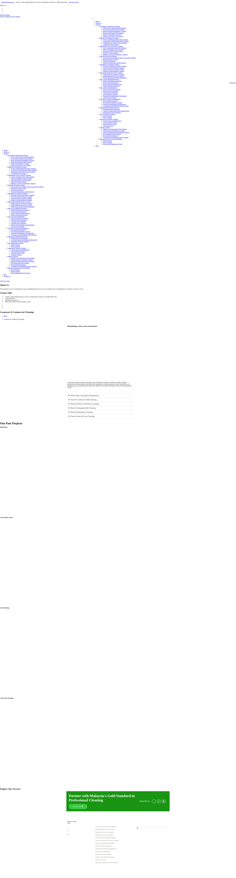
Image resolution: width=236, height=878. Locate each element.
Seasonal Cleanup (108, 126)
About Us (98, 23)
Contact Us (232, 83)
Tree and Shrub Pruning (110, 122)
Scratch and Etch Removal (111, 83)
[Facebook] (4, 8)
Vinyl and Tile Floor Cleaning (111, 89)
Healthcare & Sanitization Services (109, 107)
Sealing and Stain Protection (111, 86)
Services (98, 25)
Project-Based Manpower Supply (112, 144)
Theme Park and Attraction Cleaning (113, 74)
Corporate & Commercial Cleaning (109, 26)
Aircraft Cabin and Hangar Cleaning (113, 68)
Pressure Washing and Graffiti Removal (114, 63)
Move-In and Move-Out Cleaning (113, 51)
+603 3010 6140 (73, 2)
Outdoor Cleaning (104, 127)
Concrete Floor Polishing (110, 92)
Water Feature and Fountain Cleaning (114, 131)
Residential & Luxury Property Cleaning (111, 46)
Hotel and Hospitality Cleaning (112, 34)
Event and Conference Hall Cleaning (114, 29)
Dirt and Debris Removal (110, 101)
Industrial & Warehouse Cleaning (109, 38)
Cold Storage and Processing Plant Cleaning (116, 41)
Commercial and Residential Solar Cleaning (116, 106)
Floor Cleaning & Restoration (108, 88)
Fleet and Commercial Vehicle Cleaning (114, 66)
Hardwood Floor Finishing (111, 91)
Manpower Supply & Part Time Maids (110, 139)
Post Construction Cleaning (107, 114)
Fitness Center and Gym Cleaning (113, 36)
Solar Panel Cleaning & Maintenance (110, 99)
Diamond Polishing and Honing (112, 81)
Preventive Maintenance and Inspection (114, 104)
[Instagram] (4, 10)
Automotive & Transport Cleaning (109, 64)
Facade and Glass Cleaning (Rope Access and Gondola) (119, 58)
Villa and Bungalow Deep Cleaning (113, 49)
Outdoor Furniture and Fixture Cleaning (22, 261)
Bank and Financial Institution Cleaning (114, 31)
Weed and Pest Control (109, 124)
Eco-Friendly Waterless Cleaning (112, 102)
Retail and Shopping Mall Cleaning (113, 33)
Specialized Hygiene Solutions (112, 112)
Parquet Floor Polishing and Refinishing (114, 96)
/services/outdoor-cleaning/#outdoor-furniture (116, 132)
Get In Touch (77, 806)
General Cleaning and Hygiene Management (116, 111)
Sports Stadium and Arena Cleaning (113, 76)
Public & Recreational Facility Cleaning (111, 73)
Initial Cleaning (107, 116)
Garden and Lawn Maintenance (112, 121)
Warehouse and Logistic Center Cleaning (115, 43)
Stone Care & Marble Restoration (109, 79)
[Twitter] (4, 306)
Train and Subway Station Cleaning (113, 69)
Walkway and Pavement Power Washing (115, 129)
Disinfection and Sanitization (111, 109)
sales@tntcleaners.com (7, 2)
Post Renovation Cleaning (110, 53)
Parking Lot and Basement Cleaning (113, 71)
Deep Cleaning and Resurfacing (112, 84)
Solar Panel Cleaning (109, 61)
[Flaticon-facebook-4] (154, 801)
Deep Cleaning (107, 117)
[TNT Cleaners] (5, 15)
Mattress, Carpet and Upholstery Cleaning (115, 54)
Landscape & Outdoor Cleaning (108, 119)
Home (97, 21)
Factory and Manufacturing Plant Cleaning (115, 39)
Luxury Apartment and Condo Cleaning (114, 48)
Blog (97, 146)
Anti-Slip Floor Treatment (110, 94)
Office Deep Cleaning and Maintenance (114, 28)
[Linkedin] (4, 12)
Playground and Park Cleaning (112, 134)
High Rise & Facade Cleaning (108, 56)
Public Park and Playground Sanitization (115, 78)
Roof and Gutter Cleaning (110, 59)
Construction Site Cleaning (111, 44)
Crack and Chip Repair (110, 97)
